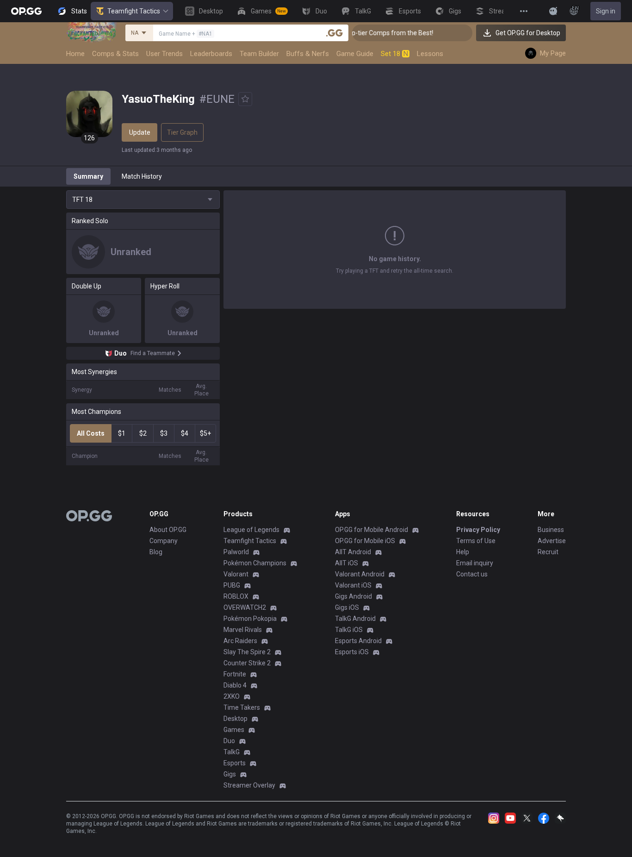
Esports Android (358, 640)
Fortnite (234, 674)
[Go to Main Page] (26, 11)
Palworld (236, 552)
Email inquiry (474, 563)
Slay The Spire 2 (247, 652)
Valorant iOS (353, 585)
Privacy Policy (478, 529)
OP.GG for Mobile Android (371, 529)
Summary (88, 176)
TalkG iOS (349, 629)
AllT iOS (346, 563)
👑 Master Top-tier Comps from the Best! (364, 33)
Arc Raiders (240, 640)
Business (551, 529)
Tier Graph (182, 132)
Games (233, 729)
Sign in (605, 11)
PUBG (231, 585)
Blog (155, 552)
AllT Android (353, 552)
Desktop (235, 718)
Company (163, 540)
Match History (142, 176)
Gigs (229, 774)
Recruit (548, 552)
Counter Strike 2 (247, 663)
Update (139, 132)
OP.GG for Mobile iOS (365, 540)
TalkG (231, 752)
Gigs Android (353, 596)
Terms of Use (476, 540)
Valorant (235, 574)
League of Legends (251, 529)
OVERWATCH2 (244, 607)
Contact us (472, 574)
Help (462, 552)
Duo (229, 740)
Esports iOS (352, 652)
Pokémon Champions (254, 563)
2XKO (231, 696)
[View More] (523, 11)
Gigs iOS (347, 607)
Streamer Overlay (249, 785)
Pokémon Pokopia (250, 618)
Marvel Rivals (242, 629)
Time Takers (241, 707)
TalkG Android (355, 618)
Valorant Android (359, 574)
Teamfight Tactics (133, 11)
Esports (234, 763)
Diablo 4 (235, 685)
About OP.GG (167, 529)
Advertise (552, 540)
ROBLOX (235, 596)
